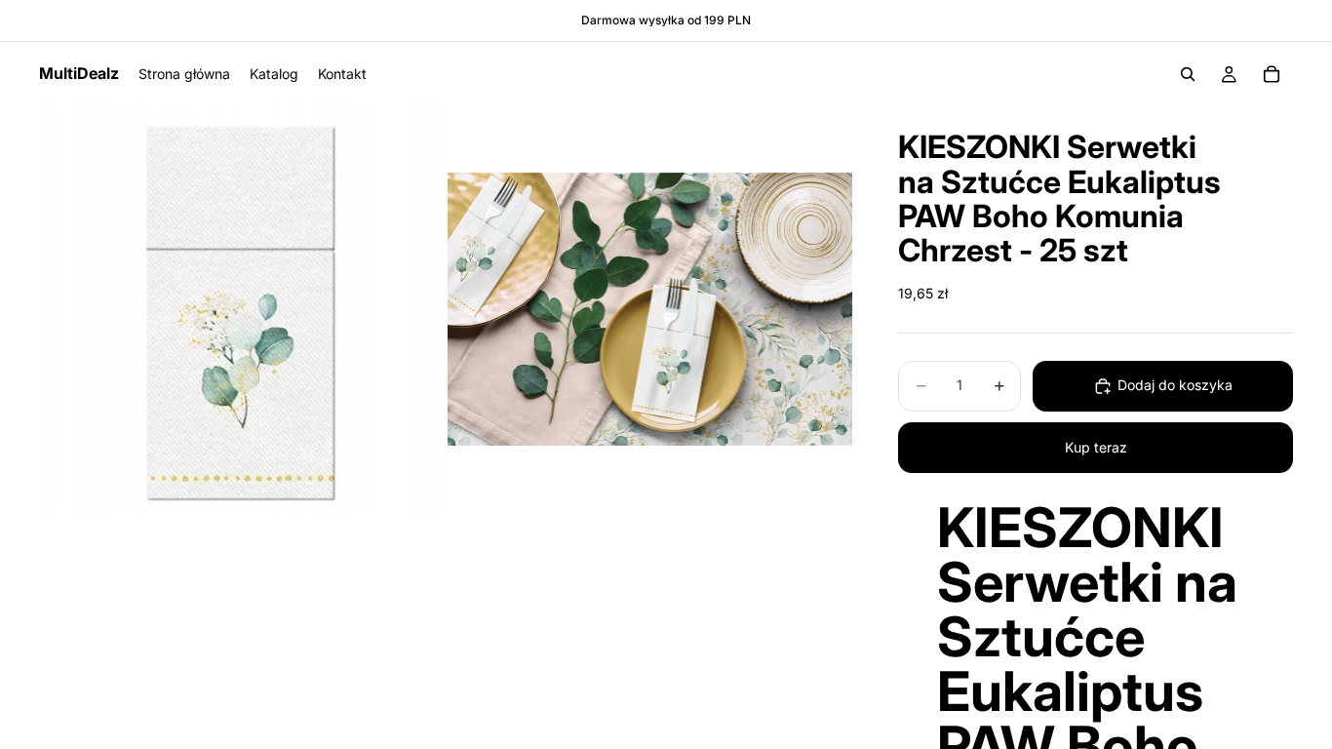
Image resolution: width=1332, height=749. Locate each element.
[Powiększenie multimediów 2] (650, 308)
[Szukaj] (1187, 74)
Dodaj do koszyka (1175, 384)
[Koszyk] (1271, 74)
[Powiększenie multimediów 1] (241, 308)
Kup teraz (1096, 447)
